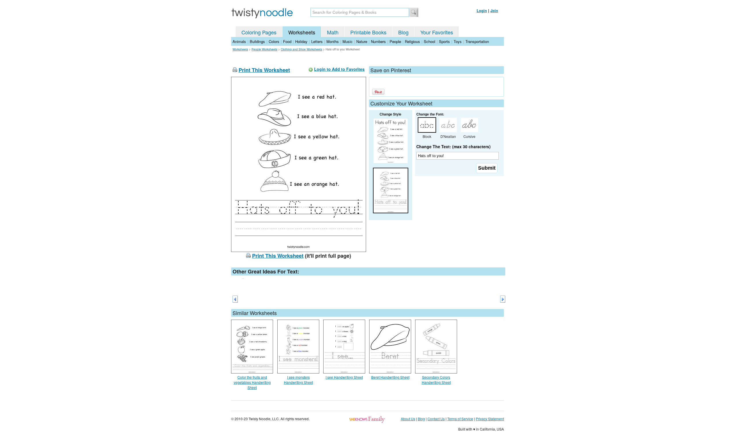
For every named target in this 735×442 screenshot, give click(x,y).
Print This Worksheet (264, 70)
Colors (274, 41)
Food (287, 41)
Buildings (257, 41)
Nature (361, 41)
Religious (412, 41)
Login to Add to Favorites (339, 69)
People (395, 41)
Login (482, 10)
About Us (408, 418)
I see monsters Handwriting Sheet (298, 380)
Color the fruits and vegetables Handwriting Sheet (252, 382)
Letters (317, 41)
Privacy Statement (490, 418)
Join (494, 10)
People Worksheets (264, 49)
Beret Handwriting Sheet (390, 377)
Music (348, 41)
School (429, 41)
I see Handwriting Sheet (344, 377)
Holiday (301, 41)
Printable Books (368, 32)
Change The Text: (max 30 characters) (453, 146)
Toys (458, 41)
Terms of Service (460, 418)
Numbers (378, 41)
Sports (444, 41)
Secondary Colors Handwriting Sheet (436, 380)
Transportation (477, 41)
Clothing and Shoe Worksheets (301, 49)
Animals (239, 41)
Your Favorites (436, 32)
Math (333, 32)
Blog (403, 32)
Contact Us (436, 418)
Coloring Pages (258, 32)
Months (332, 41)
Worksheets (301, 32)
